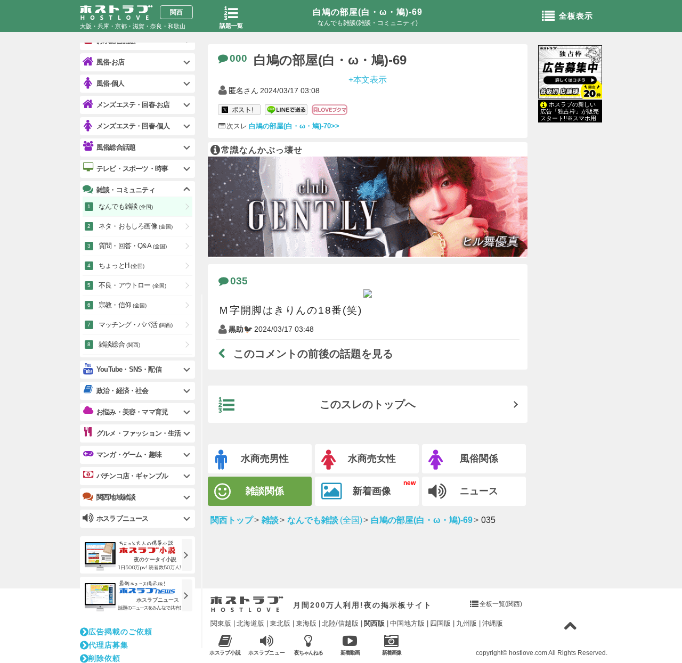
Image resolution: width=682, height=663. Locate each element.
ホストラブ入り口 (246, 604)
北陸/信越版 (340, 623)
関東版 (220, 623)
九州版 (466, 623)
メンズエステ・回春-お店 (132, 105)
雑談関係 (265, 491)
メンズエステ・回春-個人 (132, 126)
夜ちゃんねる (308, 653)
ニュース (479, 491)
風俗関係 (479, 458)
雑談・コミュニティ (125, 190)
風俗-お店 (110, 62)
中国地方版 (407, 623)
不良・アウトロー (132, 285)
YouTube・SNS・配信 (128, 369)
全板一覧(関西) (501, 604)
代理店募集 (108, 645)
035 (239, 281)
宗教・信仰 (123, 305)
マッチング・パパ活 (136, 325)
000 (238, 58)
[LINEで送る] (286, 110)
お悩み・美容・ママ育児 (132, 412)
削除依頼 (104, 658)
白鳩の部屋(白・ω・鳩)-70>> (294, 126)
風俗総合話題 (115, 147)
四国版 (440, 623)
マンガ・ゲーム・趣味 (128, 455)
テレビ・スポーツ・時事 (132, 169)
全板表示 (576, 15)
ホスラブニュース (267, 653)
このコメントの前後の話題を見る (313, 353)
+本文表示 (367, 79)
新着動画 (350, 653)
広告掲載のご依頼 (120, 631)
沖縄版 (492, 623)
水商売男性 (265, 458)
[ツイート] (239, 110)
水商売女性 (372, 458)
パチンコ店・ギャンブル (132, 476)
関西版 (374, 623)
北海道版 (250, 623)
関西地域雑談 (115, 497)
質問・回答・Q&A (133, 246)
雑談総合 (119, 344)
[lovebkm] (329, 110)
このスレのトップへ (368, 404)
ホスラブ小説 (225, 653)
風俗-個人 (110, 83)
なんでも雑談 (126, 206)
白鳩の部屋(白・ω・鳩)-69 (368, 12)
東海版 (306, 623)
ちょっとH (121, 265)
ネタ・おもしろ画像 (136, 226)
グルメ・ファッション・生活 (138, 433)
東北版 (280, 623)
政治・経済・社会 (122, 391)
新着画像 (372, 491)
